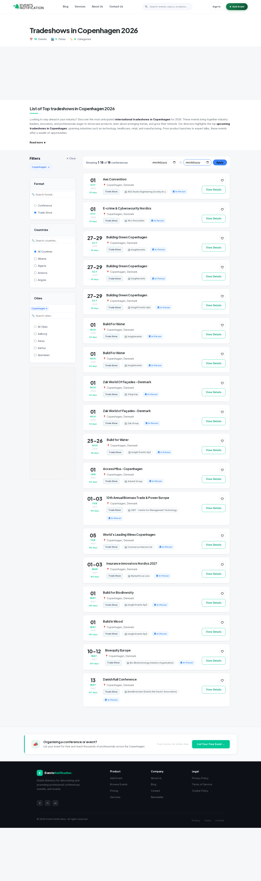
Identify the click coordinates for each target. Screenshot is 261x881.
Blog (65, 6)
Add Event (238, 6)
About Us (97, 6)
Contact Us (116, 6)
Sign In (217, 6)
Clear (71, 158)
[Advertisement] (130, 73)
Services (80, 6)
